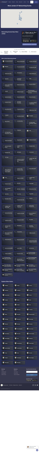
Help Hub (15, 370)
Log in (31, 2)
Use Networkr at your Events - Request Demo (29, 44)
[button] (19, 19)
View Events (36, 2)
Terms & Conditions (17, 374)
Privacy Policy (16, 373)
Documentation (4, 373)
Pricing (3, 370)
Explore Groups (4, 374)
